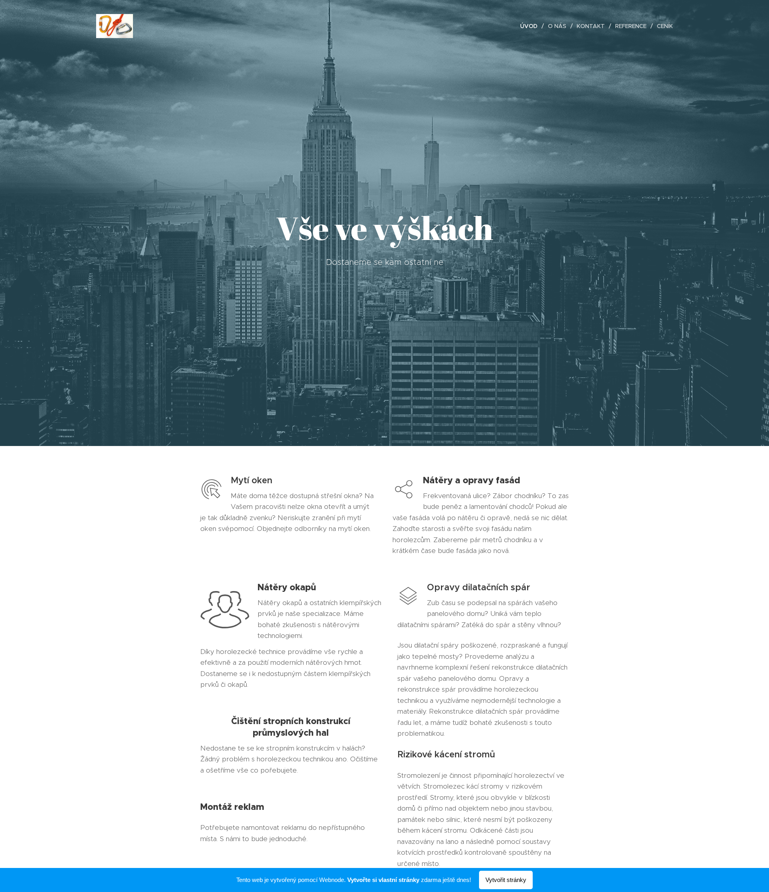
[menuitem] (531, 26)
